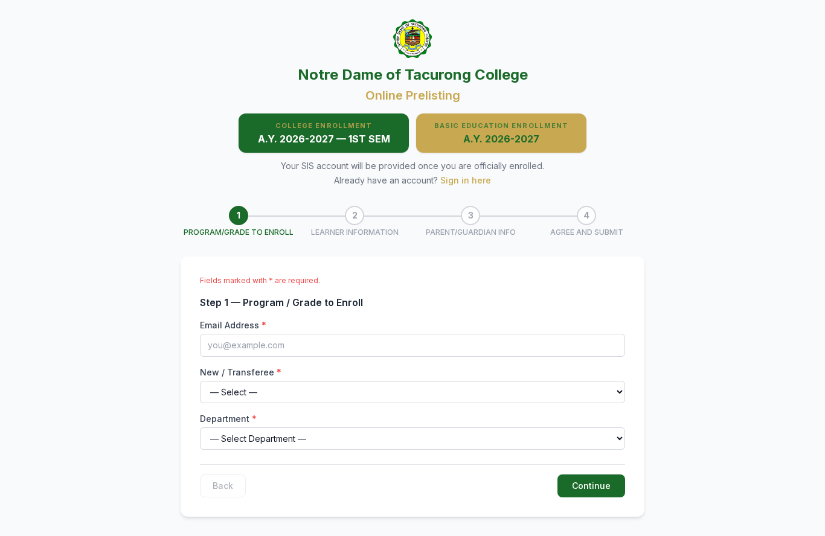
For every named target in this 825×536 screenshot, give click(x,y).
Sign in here (465, 180)
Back (223, 485)
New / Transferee (240, 372)
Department (228, 418)
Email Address (233, 325)
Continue (591, 485)
